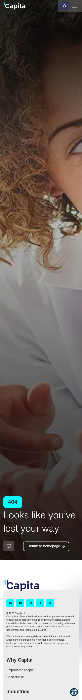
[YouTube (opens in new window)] (20, 603)
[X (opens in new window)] (50, 603)
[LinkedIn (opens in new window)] (10, 603)
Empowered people (19, 670)
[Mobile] (74, 6)
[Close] (64, 6)
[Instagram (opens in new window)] (30, 603)
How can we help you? (8, 546)
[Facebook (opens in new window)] (40, 603)
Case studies (15, 677)
